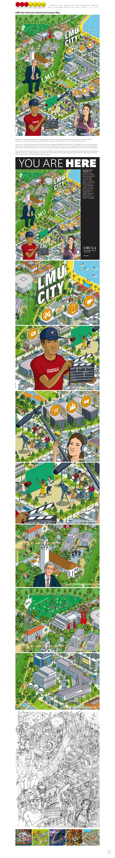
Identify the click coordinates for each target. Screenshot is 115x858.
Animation (94, 5)
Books (77, 5)
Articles (67, 7)
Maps (61, 5)
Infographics (85, 5)
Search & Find (68, 5)
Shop (72, 7)
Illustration (53, 5)
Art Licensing (58, 7)
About (50, 7)
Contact (83, 7)
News (77, 7)
